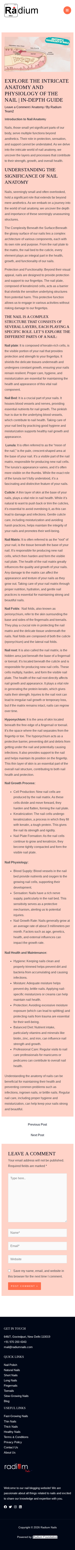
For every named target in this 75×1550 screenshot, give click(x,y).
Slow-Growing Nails (16, 1396)
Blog (6, 1401)
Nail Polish (10, 1364)
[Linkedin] (20, 1506)
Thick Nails (11, 1426)
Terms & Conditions (16, 1437)
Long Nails (10, 1380)
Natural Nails (12, 1370)
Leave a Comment (17, 107)
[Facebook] (5, 1506)
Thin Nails (10, 1421)
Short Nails (11, 1375)
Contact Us (11, 1447)
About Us (10, 1452)
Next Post (37, 1135)
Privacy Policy (13, 1442)
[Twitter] (10, 1506)
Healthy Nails (12, 1431)
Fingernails (11, 1385)
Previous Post (37, 1124)
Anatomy (38, 107)
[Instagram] (15, 1506)
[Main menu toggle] (67, 10)
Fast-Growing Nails (16, 1416)
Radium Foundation (45, 1537)
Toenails (9, 1390)
